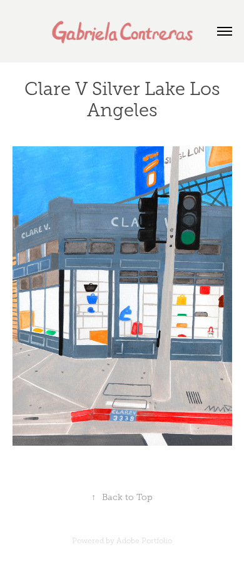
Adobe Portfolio (144, 540)
